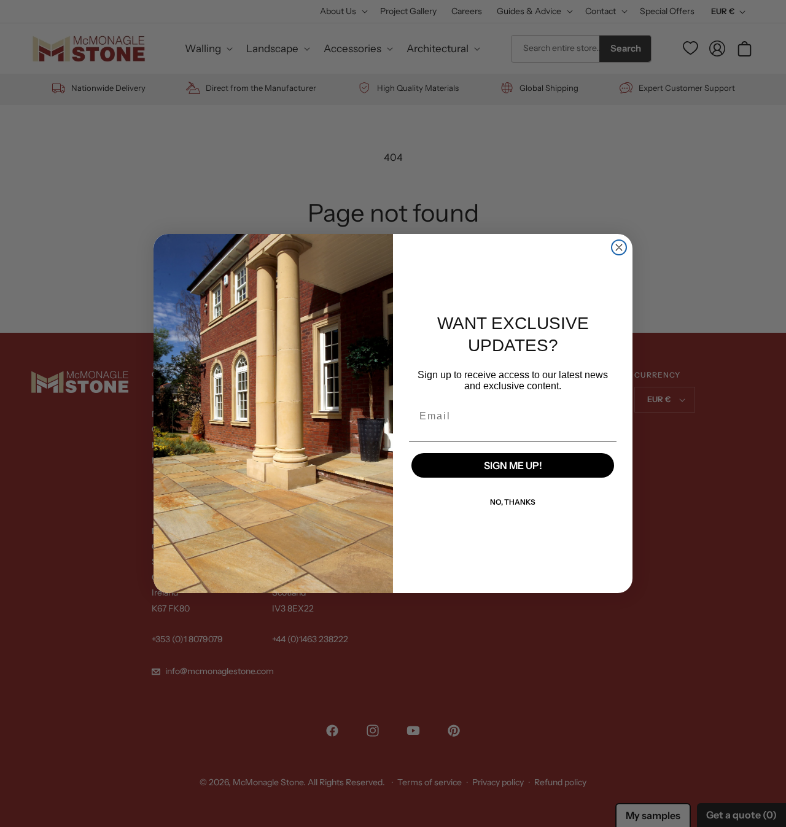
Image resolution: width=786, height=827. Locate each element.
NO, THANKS (512, 502)
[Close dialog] (619, 247)
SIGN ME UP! (513, 465)
